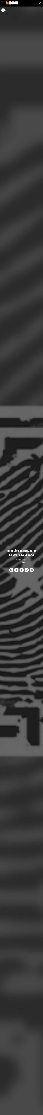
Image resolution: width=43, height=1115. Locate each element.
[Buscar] (40, 3)
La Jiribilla (23, 560)
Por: (17, 560)
